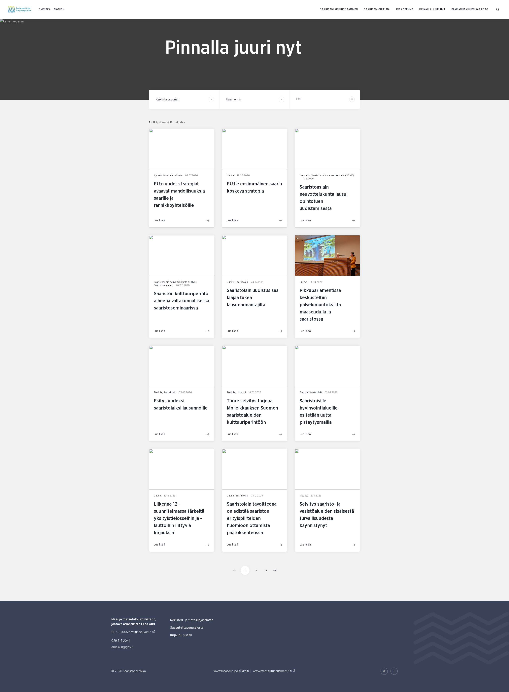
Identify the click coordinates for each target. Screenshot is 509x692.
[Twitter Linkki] (384, 671)
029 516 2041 (120, 640)
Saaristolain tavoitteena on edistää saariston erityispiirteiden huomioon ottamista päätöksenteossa (252, 518)
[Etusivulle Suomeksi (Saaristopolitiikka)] (19, 9)
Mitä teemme (404, 9)
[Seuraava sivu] (273, 570)
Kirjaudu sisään (181, 635)
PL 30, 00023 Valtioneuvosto (133, 632)
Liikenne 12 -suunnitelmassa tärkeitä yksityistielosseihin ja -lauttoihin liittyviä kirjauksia (179, 518)
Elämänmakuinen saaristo (470, 9)
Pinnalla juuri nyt (432, 9)
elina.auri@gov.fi (122, 647)
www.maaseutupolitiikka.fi (231, 671)
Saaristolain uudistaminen (339, 9)
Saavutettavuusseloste (187, 627)
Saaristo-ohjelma (377, 9)
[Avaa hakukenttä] (498, 9)
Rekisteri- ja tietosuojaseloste (191, 620)
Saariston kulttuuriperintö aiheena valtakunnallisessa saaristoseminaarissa (181, 300)
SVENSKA (45, 9)
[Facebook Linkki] (394, 671)
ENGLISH (59, 9)
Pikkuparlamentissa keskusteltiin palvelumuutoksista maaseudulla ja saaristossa (320, 305)
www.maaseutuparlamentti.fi (274, 671)
